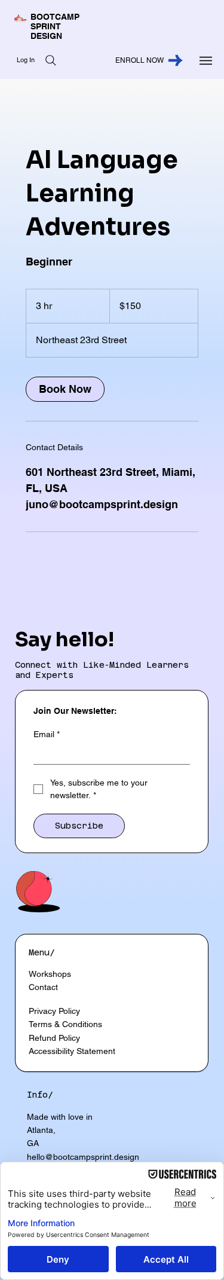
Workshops (50, 974)
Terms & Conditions (65, 1024)
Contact (43, 987)
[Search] (50, 60)
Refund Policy (54, 1038)
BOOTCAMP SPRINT (54, 21)
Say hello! (64, 639)
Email (46, 734)
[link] (65, 389)
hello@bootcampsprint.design (83, 1157)
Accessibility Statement (72, 1051)
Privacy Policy (54, 1011)
